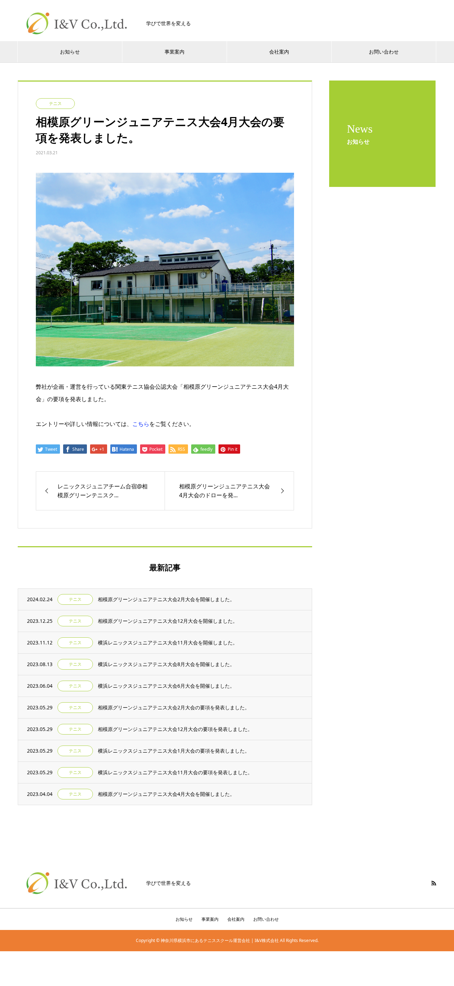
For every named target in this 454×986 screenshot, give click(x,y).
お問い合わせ (384, 51)
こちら (140, 424)
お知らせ (70, 51)
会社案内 (279, 51)
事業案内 (174, 51)
